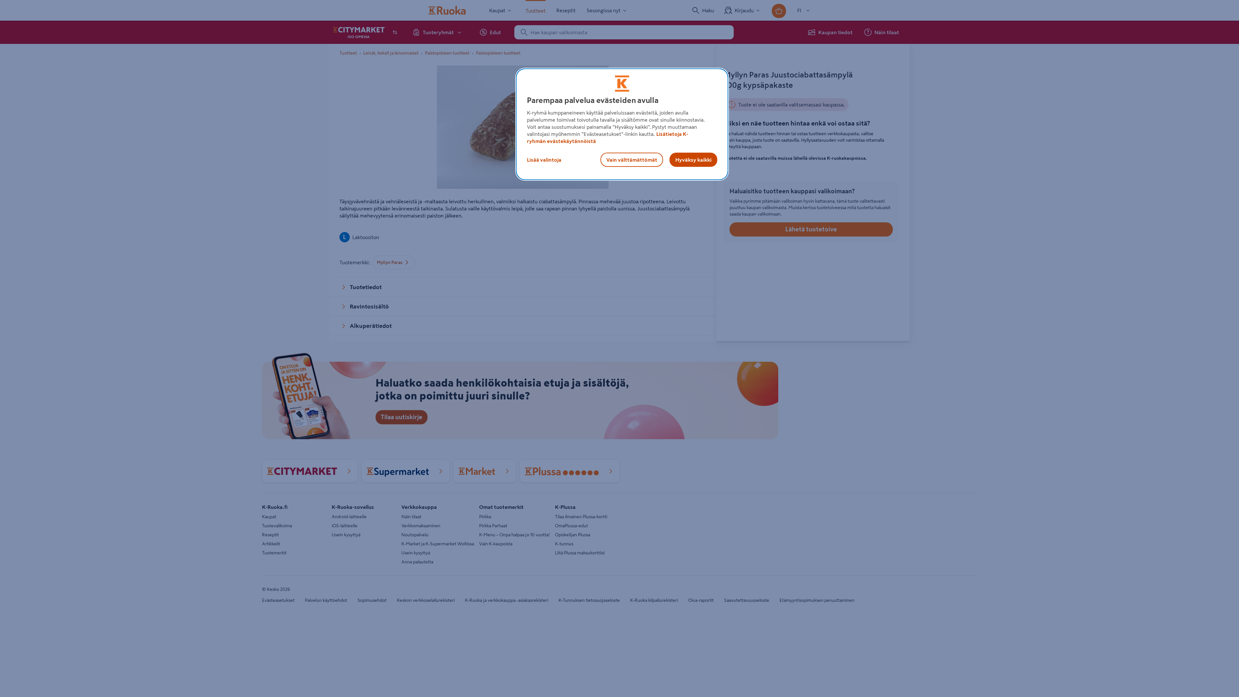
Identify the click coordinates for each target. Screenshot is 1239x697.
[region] (622, 124)
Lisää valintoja (544, 159)
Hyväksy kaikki (693, 159)
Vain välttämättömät (631, 159)
